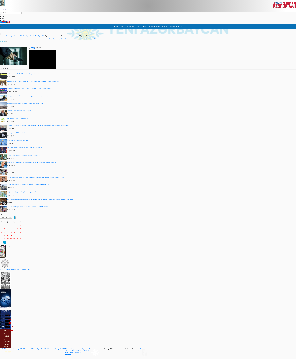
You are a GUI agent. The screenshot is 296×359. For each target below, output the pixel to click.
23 (1, 239)
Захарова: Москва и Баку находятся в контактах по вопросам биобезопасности (31, 162)
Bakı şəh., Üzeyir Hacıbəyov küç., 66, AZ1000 (78, 349)
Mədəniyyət (173, 26)
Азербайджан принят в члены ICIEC (17, 118)
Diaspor (77, 39)
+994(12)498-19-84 (83, 350)
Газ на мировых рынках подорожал (17, 140)
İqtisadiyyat (130, 26)
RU (7, 21)
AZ (6, 21)
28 (17, 239)
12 (11, 232)
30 (1, 242)
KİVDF (180, 26)
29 (20, 239)
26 (11, 239)
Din (69, 39)
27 (14, 239)
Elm (66, 39)
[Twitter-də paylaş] (31, 48)
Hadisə (72, 39)
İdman (84, 39)
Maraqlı (52, 349)
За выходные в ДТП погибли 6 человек (18, 133)
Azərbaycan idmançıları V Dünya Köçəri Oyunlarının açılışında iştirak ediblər (28, 88)
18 (7, 235)
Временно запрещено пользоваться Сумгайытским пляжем (25, 103)
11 (7, 232)
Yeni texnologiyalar (92, 39)
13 (14, 232)
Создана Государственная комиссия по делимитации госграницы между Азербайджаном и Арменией (38, 125)
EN (9, 21)
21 (17, 235)
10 (4, 232)
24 (4, 239)
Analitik (145, 26)
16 (1, 235)
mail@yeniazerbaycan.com (73, 352)
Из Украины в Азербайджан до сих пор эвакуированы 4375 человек (27, 207)
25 (8, 239)
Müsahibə (152, 26)
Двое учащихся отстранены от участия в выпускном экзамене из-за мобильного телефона (35, 170)
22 (20, 235)
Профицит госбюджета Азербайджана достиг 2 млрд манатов (26, 192)
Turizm (63, 39)
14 (17, 232)
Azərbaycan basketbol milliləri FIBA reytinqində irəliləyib (23, 74)
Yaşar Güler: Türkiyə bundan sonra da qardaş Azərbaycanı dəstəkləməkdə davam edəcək (33, 81)
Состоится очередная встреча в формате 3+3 (21, 110)
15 (20, 232)
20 (14, 235)
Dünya (158, 26)
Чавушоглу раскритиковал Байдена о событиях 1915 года (24, 147)
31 (4, 242)
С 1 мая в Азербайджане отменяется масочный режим (23, 155)
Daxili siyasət (57, 39)
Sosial (138, 26)
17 (4, 235)
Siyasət (121, 26)
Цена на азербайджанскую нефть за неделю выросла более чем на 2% (28, 184)
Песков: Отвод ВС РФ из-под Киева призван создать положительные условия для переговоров (36, 177)
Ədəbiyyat (165, 26)
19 (11, 235)
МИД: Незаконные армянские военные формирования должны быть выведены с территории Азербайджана (40, 199)
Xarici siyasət (49, 39)
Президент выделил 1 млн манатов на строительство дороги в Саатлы (28, 96)
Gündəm (115, 26)
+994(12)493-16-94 (71, 350)
